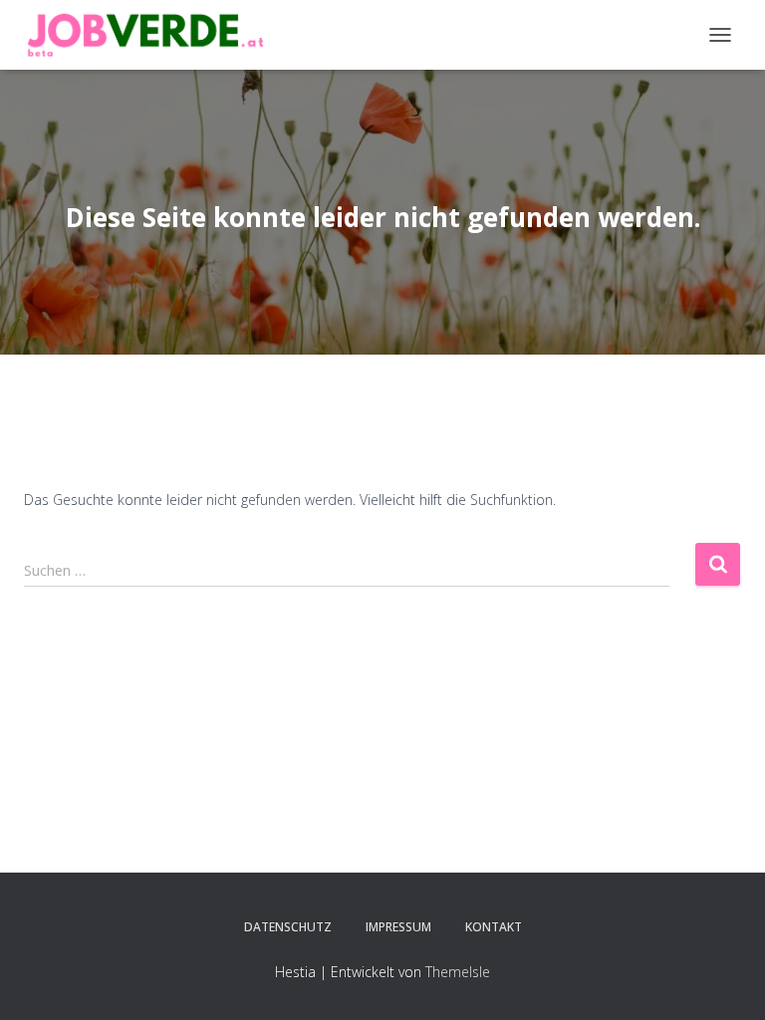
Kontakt (493, 926)
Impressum (398, 926)
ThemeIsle (457, 971)
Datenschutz (288, 926)
